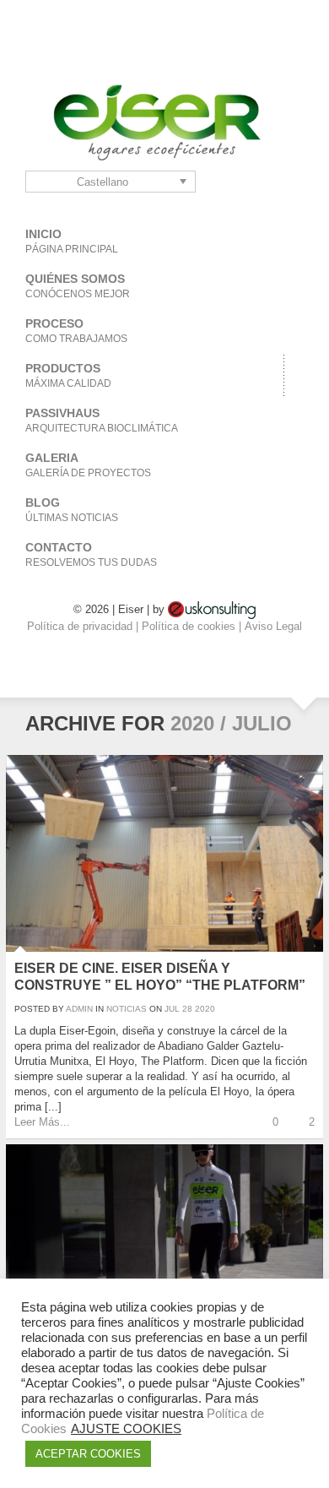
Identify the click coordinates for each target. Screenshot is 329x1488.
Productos (68, 375)
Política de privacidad (81, 626)
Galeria (88, 465)
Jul (172, 1008)
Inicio (71, 241)
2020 (205, 1008)
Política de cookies (190, 626)
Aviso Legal (273, 626)
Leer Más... (42, 1122)
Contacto (91, 554)
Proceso (76, 331)
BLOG (71, 510)
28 (187, 1008)
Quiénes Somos (77, 286)
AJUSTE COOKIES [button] (126, 1429)
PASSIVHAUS (101, 420)
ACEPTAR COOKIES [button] (88, 1453)
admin (79, 1008)
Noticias (126, 1008)
